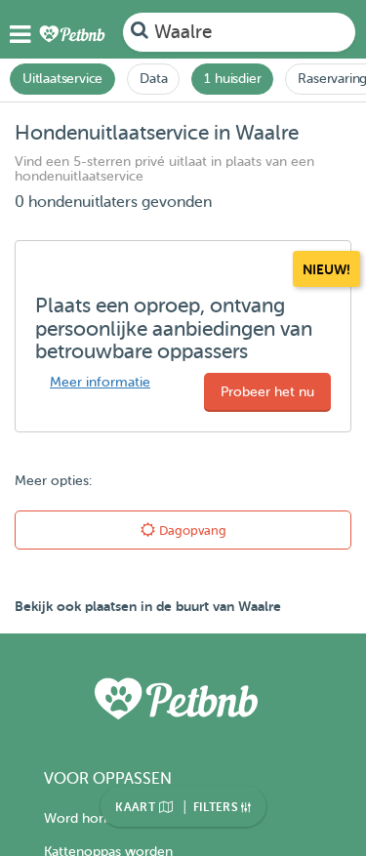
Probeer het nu (267, 392)
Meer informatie (100, 382)
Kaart (136, 807)
